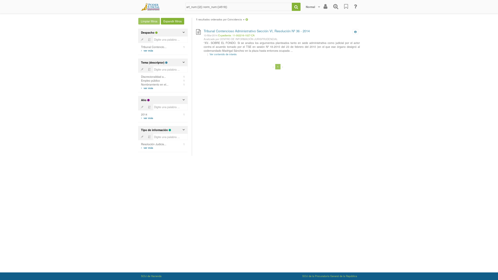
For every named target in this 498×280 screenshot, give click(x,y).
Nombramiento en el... (154, 84)
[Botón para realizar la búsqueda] (296, 7)
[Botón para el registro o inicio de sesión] (325, 7)
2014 (144, 114)
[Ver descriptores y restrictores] (355, 32)
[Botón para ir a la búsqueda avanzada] (335, 7)
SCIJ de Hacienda (151, 276)
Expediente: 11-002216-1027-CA (236, 35)
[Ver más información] (356, 31)
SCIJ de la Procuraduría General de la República (329, 276)
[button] (246, 19)
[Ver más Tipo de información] (147, 148)
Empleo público (150, 80)
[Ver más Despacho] (147, 50)
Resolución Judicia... (153, 144)
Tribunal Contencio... (154, 47)
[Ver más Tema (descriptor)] (147, 88)
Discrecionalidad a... (153, 77)
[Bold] (142, 39)
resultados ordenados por (219, 19)
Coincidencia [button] (235, 19)
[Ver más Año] (147, 118)
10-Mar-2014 (210, 35)
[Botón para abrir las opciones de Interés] (346, 7)
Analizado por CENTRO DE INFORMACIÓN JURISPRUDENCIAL (241, 39)
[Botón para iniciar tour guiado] (355, 7)
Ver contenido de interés (223, 54)
